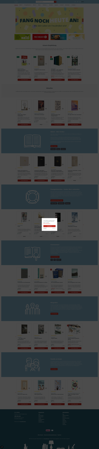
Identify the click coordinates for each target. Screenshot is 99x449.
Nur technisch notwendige (45, 228)
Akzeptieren (49, 226)
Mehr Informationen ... (47, 223)
